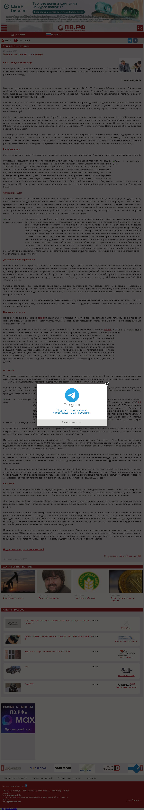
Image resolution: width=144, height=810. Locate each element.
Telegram (72, 404)
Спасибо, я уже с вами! (72, 422)
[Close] (107, 383)
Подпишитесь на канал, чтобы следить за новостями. (72, 411)
